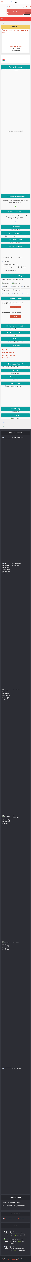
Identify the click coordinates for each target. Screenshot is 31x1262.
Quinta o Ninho (15, 942)
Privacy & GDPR (12, 1260)
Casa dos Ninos (16, 690)
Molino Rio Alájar (15, 48)
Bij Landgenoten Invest (8, 350)
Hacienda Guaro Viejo (17, 437)
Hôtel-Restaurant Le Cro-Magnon (17, 564)
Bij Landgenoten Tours (8, 352)
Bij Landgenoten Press (8, 355)
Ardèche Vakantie (16, 1068)
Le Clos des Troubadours (15, 816)
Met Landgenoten (7, 358)
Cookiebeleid (20, 1260)
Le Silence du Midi (15, 131)
